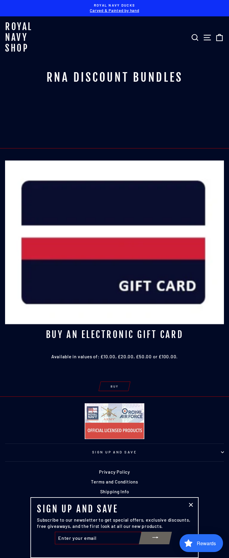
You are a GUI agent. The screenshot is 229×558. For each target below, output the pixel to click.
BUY (115, 386)
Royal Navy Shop (19, 37)
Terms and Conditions (114, 481)
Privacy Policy (114, 472)
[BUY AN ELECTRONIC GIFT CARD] (114, 242)
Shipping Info (114, 491)
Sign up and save (114, 452)
